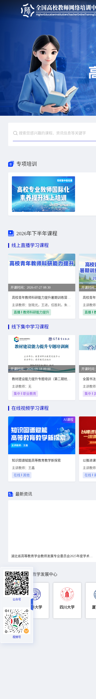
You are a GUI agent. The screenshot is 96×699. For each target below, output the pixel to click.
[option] (35, 600)
